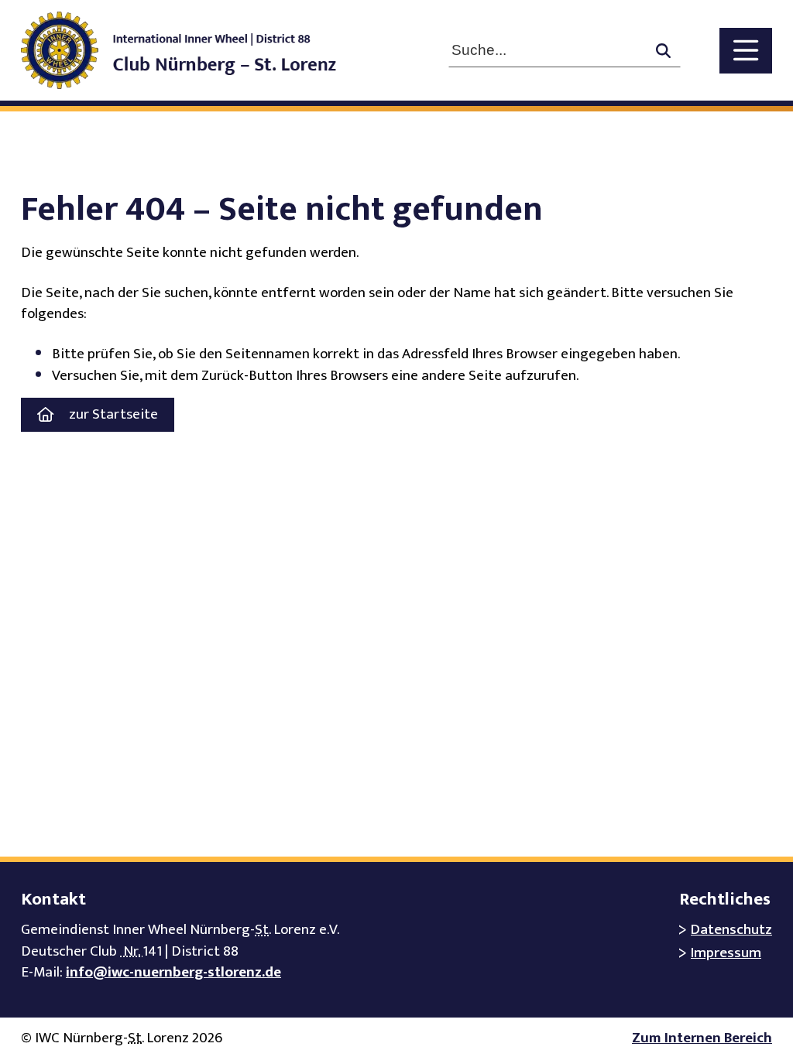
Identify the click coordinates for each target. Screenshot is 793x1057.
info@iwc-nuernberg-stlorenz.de (173, 972)
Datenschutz (731, 929)
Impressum (726, 952)
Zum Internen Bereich (702, 1038)
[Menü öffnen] (745, 51)
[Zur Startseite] (194, 50)
